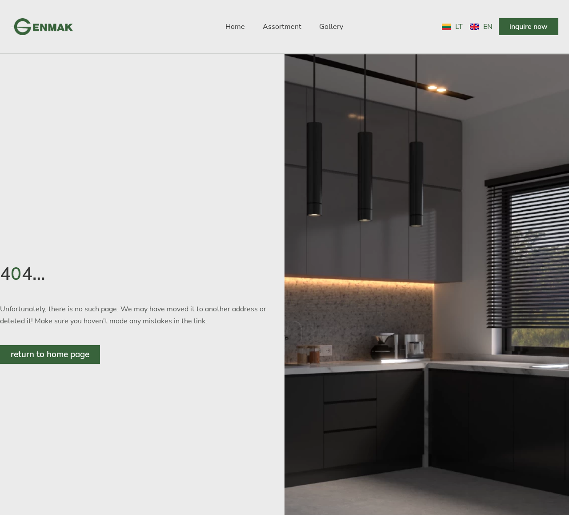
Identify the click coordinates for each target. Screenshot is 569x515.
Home (235, 26)
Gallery (331, 26)
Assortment (282, 26)
